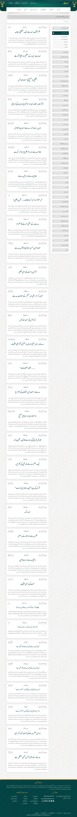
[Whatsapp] (42, 801)
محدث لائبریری (25, 3)
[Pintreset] (45, 801)
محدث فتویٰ (17, 3)
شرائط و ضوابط (44, 813)
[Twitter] (49, 801)
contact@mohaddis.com (47, 799)
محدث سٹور (25, 796)
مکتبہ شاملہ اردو (24, 803)
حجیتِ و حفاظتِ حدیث (64, 39)
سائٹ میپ (37, 813)
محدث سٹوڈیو (25, 801)
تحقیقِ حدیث (65, 42)
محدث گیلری (35, 803)
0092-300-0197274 (49, 796)
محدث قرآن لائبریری (34, 801)
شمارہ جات (51, 10)
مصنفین (25, 10)
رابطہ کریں (19, 10)
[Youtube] (51, 801)
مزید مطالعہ (24, 44)
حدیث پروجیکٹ (33, 3)
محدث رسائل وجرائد (13, 799)
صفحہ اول (58, 10)
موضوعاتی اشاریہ (43, 10)
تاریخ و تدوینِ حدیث (64, 37)
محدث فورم (11, 3)
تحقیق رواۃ (66, 47)
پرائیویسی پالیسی (52, 813)
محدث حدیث (35, 796)
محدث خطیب (14, 801)
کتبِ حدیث (65, 45)
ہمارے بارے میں (33, 10)
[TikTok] (44, 801)
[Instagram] (47, 801)
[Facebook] (53, 801)
